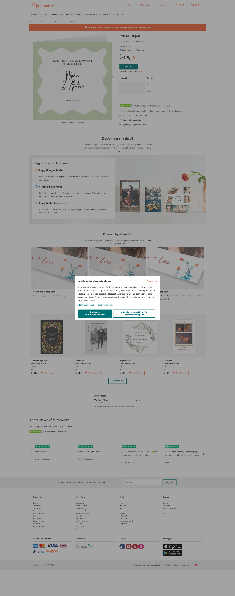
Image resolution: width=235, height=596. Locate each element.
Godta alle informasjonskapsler (95, 313)
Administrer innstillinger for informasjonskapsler (134, 313)
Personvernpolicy (105, 305)
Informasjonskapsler (87, 305)
